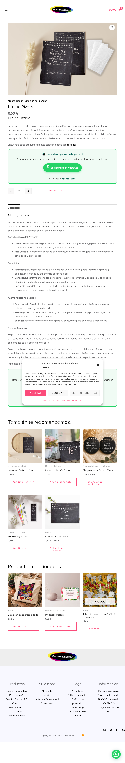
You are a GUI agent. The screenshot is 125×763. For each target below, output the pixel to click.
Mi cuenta (47, 690)
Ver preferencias (84, 392)
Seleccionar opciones (95, 483)
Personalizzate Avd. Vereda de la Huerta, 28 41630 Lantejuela (108, 695)
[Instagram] (104, 730)
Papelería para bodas (35, 100)
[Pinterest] (110, 730)
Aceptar (36, 392)
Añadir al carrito (59, 190)
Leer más (94, 628)
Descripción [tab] (14, 207)
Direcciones (47, 703)
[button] (98, 365)
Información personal (47, 699)
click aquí (72, 144)
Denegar (58, 392)
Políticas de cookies (78, 695)
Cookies (46, 400)
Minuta (11, 100)
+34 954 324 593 (69, 178)
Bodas (19, 100)
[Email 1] (123, 730)
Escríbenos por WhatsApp (64, 167)
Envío (78, 715)
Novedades (16, 711)
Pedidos (47, 695)
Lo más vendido (16, 715)
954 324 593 (108, 703)
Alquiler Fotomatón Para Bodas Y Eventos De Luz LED (16, 695)
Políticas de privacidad (61, 400)
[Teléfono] (117, 730)
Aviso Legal (77, 400)
